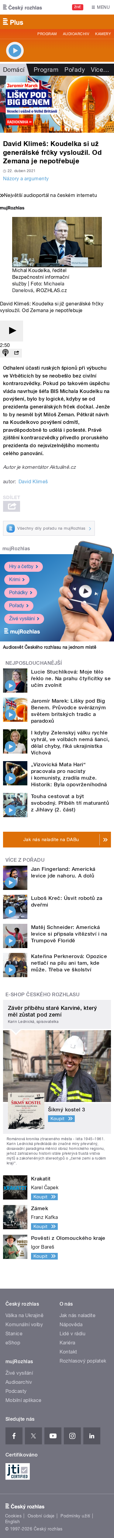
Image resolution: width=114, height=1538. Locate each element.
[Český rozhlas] (22, 7)
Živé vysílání (22, 618)
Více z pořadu (25, 860)
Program (47, 34)
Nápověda (71, 1324)
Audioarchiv (76, 34)
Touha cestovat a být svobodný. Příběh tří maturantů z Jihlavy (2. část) (70, 803)
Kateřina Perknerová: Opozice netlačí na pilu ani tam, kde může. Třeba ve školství (69, 963)
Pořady (74, 69)
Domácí (14, 69)
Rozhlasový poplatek (83, 1361)
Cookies (13, 1515)
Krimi (14, 579)
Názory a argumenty (26, 178)
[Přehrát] (11, 331)
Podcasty (16, 1391)
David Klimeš (33, 481)
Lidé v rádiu (73, 1334)
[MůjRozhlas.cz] (12, 208)
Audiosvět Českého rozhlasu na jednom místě (49, 647)
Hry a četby (21, 566)
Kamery (103, 34)
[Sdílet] (16, 353)
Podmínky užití (75, 1515)
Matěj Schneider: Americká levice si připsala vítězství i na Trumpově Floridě (69, 934)
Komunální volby (24, 1324)
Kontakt (68, 1352)
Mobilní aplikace (23, 1400)
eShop (12, 1343)
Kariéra (67, 1343)
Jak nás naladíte (78, 1315)
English (12, 1521)
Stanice (13, 1334)
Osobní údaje (41, 1515)
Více (100, 69)
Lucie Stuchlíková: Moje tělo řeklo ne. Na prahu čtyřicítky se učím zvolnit (71, 678)
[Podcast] (5, 353)
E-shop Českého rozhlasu (42, 994)
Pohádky (18, 592)
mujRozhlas (16, 548)
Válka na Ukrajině (24, 1315)
